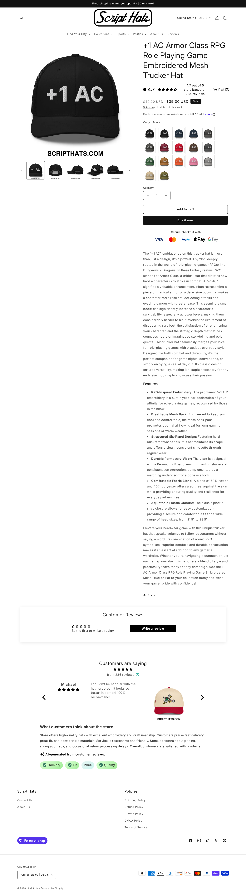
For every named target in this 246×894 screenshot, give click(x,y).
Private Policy (134, 813)
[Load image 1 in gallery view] (36, 170)
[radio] (149, 133)
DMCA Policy (133, 820)
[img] (123, 669)
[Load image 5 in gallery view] (115, 170)
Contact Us (24, 800)
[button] (21, 17)
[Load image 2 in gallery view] (55, 170)
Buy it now (185, 220)
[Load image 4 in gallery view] (95, 170)
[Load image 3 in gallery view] (75, 170)
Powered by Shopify (52, 888)
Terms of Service (136, 827)
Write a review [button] (153, 628)
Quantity (148, 187)
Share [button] (151, 595)
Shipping (148, 107)
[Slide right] (129, 170)
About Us (23, 807)
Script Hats (33, 888)
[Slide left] (21, 170)
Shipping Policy (135, 800)
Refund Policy (134, 807)
